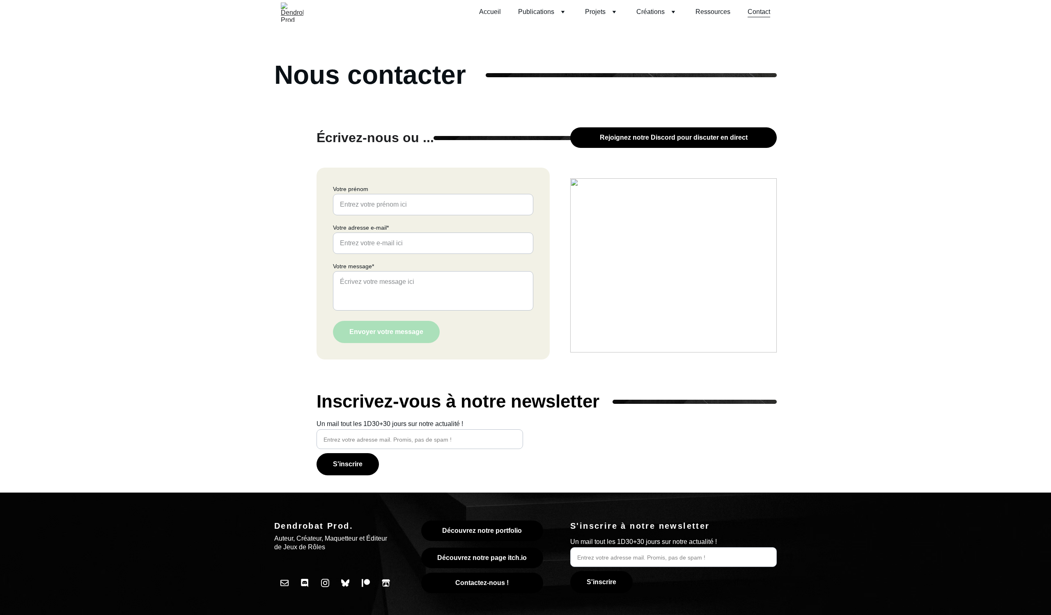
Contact (759, 11)
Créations (650, 11)
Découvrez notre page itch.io (482, 557)
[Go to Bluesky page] (345, 583)
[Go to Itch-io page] (386, 583)
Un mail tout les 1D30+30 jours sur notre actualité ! (390, 423)
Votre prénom (350, 189)
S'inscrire (348, 464)
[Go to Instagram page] (325, 583)
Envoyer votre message (386, 331)
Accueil (490, 11)
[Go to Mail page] (284, 583)
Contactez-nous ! (482, 582)
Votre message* (353, 266)
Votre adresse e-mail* (361, 227)
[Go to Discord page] (305, 583)
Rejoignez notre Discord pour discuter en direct (674, 137)
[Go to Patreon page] (366, 583)
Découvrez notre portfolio (482, 530)
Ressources (712, 11)
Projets (595, 11)
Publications (536, 11)
